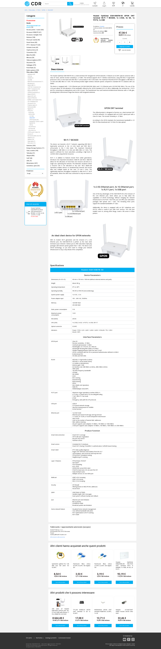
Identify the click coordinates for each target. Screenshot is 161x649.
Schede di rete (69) (32, 47)
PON (38, 10)
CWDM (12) (30, 78)
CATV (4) (30, 76)
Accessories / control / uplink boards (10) (36, 122)
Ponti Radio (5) (31, 68)
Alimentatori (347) (32, 163)
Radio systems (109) (33, 70)
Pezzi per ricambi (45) (33, 40)
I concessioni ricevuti (64, 638)
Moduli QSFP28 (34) (32, 90)
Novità (29, 23)
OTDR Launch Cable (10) (34, 132)
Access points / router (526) (35, 30)
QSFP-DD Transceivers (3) (34, 87)
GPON (43, 10)
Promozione (31, 20)
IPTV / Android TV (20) (33, 45)
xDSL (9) (29, 161)
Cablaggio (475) (31, 65)
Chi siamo (29, 638)
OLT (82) (31, 116)
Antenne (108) (31, 37)
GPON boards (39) (33, 119)
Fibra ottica (32, 10)
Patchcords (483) (32, 107)
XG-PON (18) (32, 128)
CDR (26, 10)
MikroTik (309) (31, 55)
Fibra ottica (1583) (32, 72)
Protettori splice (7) (32, 105)
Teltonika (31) (31, 153)
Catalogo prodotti (50, 638)
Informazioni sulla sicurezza (57, 537)
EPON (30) (31, 112)
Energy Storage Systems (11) (35, 148)
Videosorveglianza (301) (34, 60)
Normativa (39, 638)
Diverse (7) (30, 134)
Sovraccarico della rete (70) (34, 136)
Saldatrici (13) (31, 137)
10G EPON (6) (32, 126)
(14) (33, 26)
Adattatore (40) (31, 74)
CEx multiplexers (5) (33, 101)
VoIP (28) (29, 158)
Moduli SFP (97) (31, 94)
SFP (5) (31, 125)
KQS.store (38, 647)
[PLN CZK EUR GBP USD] (113, 4)
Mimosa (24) (30, 57)
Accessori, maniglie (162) (34, 35)
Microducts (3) (31, 83)
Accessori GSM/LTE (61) (34, 32)
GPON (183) (32, 114)
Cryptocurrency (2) (32, 50)
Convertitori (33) (31, 52)
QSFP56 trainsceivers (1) (34, 92)
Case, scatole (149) (32, 150)
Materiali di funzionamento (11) (35, 81)
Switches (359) (31, 145)
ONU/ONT (50, 10)
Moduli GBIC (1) (31, 85)
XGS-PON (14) (32, 130)
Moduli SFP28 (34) (32, 98)
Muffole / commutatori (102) (34, 100)
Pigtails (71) (30, 109)
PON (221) (30, 110)
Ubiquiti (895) (30, 155)
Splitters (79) (31, 139)
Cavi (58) (30, 80)
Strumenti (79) (31, 62)
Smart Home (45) (32, 42)
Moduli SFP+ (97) (32, 96)
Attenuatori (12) (31, 143)
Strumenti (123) (31, 103)
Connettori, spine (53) (33, 166)
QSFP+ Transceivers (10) (34, 89)
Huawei (102, 26)
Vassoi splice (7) (31, 141)
